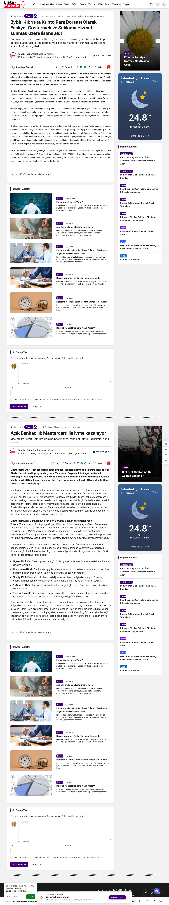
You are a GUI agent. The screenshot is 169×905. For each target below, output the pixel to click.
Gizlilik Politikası (12, 897)
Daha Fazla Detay (140, 135)
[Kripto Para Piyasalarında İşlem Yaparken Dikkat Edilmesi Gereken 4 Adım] (140, 159)
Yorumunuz (24, 364)
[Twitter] (152, 892)
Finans (59, 198)
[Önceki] (122, 41)
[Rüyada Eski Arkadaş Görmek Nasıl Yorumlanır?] (140, 203)
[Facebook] (146, 892)
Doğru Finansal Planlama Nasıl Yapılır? (75, 328)
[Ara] (151, 4)
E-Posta (67, 388)
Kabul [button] (31, 897)
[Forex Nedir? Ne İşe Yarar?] (140, 41)
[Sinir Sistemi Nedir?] (140, 257)
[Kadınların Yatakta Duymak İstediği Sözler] (140, 231)
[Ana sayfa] (34, 4)
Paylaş (159, 901)
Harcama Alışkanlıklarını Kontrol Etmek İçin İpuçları (81, 301)
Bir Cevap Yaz (19, 352)
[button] (35, 16)
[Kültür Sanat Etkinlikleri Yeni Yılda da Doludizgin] (140, 175)
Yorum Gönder (19, 406)
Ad (12, 388)
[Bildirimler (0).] (166, 461)
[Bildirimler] (164, 4)
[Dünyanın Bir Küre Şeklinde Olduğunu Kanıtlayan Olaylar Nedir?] (140, 217)
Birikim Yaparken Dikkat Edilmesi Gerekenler (78, 278)
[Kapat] (129, 894)
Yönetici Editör (25, 54)
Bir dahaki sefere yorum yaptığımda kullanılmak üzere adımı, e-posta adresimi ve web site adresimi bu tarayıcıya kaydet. (58, 399)
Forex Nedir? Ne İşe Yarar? (69, 202)
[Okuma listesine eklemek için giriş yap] (109, 67)
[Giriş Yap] (157, 4)
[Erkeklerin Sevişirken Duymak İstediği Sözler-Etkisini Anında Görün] (140, 245)
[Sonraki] (158, 41)
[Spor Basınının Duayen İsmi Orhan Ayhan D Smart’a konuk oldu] (140, 189)
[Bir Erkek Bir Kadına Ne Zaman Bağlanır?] (140, 452)
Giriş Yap (36, 406)
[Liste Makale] (14, 4)
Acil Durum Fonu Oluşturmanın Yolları (75, 227)
